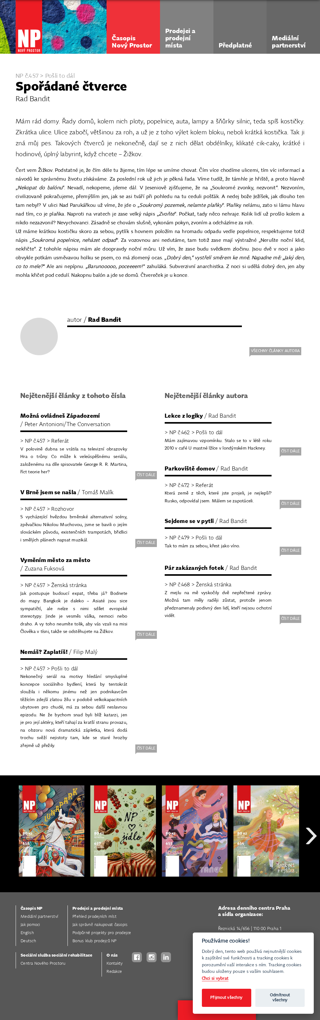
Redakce (114, 972)
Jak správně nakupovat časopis (100, 925)
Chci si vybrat (215, 978)
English (27, 933)
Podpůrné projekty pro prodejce (101, 933)
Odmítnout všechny (280, 997)
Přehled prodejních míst (94, 917)
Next (311, 858)
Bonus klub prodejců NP (94, 941)
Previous (9, 858)
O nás (112, 955)
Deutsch (28, 941)
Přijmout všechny (226, 998)
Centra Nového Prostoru (43, 964)
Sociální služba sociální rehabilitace (56, 955)
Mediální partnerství (39, 917)
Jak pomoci (30, 925)
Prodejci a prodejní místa (97, 909)
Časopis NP (31, 909)
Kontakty (114, 964)
